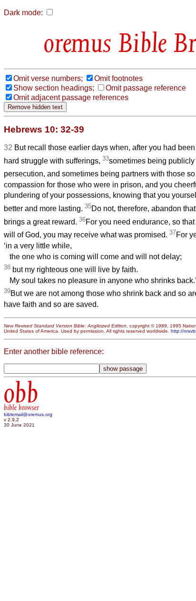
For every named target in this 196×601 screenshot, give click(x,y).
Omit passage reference (146, 88)
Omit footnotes (118, 78)
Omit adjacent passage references (70, 97)
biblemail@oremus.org (28, 414)
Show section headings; (53, 88)
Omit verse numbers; (48, 78)
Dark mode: (23, 13)
